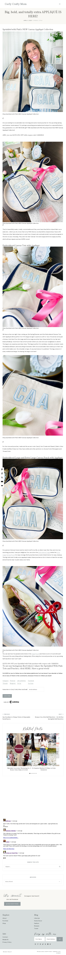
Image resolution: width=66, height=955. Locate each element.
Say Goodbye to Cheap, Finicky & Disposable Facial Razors (16, 717)
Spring (35, 20)
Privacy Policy (7, 942)
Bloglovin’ (13, 683)
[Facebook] (38, 944)
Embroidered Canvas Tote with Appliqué (21, 245)
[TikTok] (43, 944)
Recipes (36, 926)
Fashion (36, 923)
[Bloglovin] (50, 944)
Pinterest (12, 680)
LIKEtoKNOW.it (21, 681)
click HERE (25, 668)
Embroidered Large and (13, 457)
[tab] (29, 773)
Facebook (31, 680)
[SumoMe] (2, 486)
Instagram (6, 680)
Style (40, 20)
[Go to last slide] (9, 752)
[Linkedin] (48, 944)
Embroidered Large (44, 552)
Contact (5, 937)
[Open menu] (59, 4)
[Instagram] (35, 944)
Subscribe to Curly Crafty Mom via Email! (15, 689)
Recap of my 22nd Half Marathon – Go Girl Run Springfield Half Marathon (49, 717)
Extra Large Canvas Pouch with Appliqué (44, 457)
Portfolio (5, 921)
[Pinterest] (40, 944)
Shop (4, 923)
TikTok (19, 683)
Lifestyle (37, 918)
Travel (36, 928)
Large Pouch (35, 654)
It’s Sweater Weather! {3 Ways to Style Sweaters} (44, 769)
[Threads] (45, 944)
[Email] (2, 482)
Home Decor (38, 921)
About (5, 918)
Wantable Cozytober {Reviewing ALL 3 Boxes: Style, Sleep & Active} (19, 769)
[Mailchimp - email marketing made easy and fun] (33, 702)
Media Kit (6, 939)
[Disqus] (33, 796)
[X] (2, 477)
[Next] (57, 752)
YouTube (30, 683)
